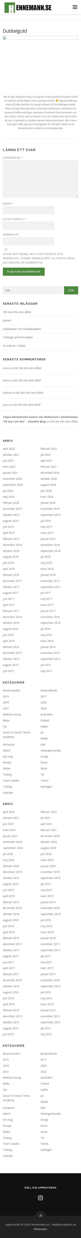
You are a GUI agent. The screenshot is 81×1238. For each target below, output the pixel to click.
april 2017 (9, 605)
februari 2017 (11, 611)
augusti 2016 (10, 629)
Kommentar (13, 157)
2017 (43, 696)
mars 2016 (46, 641)
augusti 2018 (10, 556)
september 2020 (13, 485)
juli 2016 (45, 629)
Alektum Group (12, 714)
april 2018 (9, 569)
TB (42, 774)
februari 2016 (11, 647)
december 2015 (12, 653)
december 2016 (12, 617)
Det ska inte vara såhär (17, 312)
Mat (42, 744)
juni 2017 (8, 599)
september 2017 (50, 587)
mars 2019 (46, 532)
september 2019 (50, 515)
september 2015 (50, 659)
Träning (7, 786)
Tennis (44, 780)
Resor (44, 762)
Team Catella (11, 780)
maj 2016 (46, 635)
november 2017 (50, 581)
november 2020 (12, 478)
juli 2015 (45, 665)
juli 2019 (45, 521)
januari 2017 (48, 611)
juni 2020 (46, 491)
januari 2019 (48, 539)
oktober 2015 (11, 659)
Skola (43, 768)
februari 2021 (48, 466)
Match (7, 750)
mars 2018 (46, 569)
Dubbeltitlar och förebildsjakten (22, 329)
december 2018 (12, 545)
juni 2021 (8, 460)
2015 (6, 696)
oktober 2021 (11, 454)
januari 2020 (48, 502)
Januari (7, 320)
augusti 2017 (10, 593)
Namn (8, 203)
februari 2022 (48, 448)
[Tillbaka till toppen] (40, 1216)
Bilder (6, 720)
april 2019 (9, 532)
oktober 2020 (48, 478)
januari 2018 (48, 575)
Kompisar (9, 744)
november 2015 (50, 653)
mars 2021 (9, 466)
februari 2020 (11, 502)
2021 (6, 708)
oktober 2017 (11, 587)
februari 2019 (11, 539)
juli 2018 (45, 556)
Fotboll (44, 720)
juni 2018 (8, 563)
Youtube (8, 792)
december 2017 (12, 581)
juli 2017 (45, 593)
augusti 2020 (48, 485)
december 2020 (50, 472)
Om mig (8, 756)
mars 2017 (46, 605)
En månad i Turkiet (14, 346)
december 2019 (12, 508)
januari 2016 (48, 647)
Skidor (6, 768)
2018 (6, 702)
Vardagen (46, 786)
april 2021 (46, 460)
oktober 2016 (11, 623)
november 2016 (50, 617)
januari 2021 (10, 472)
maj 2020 (8, 496)
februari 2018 (11, 575)
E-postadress (14, 219)
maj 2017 (46, 599)
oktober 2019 (11, 515)
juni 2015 (8, 671)
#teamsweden (11, 690)
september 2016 (50, 623)
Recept (7, 762)
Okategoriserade (50, 750)
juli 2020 (8, 491)
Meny (75, 7)
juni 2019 (8, 526)
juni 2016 (8, 635)
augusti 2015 (10, 665)
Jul (41, 732)
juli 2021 (45, 454)
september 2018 (50, 551)
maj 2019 (46, 526)
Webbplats (11, 234)
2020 (43, 702)
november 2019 (50, 508)
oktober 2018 (11, 551)
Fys (5, 726)
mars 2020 (46, 496)
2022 (43, 708)
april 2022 (9, 448)
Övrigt (44, 756)
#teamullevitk (48, 690)
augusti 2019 (10, 521)
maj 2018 (46, 563)
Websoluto (40, 1229)
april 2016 (9, 641)
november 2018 (50, 545)
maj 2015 (46, 671)
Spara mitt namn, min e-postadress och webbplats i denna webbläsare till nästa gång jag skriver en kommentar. (39, 258)
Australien (46, 714)
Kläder (44, 738)
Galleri (44, 726)
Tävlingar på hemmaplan (18, 337)
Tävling (7, 774)
